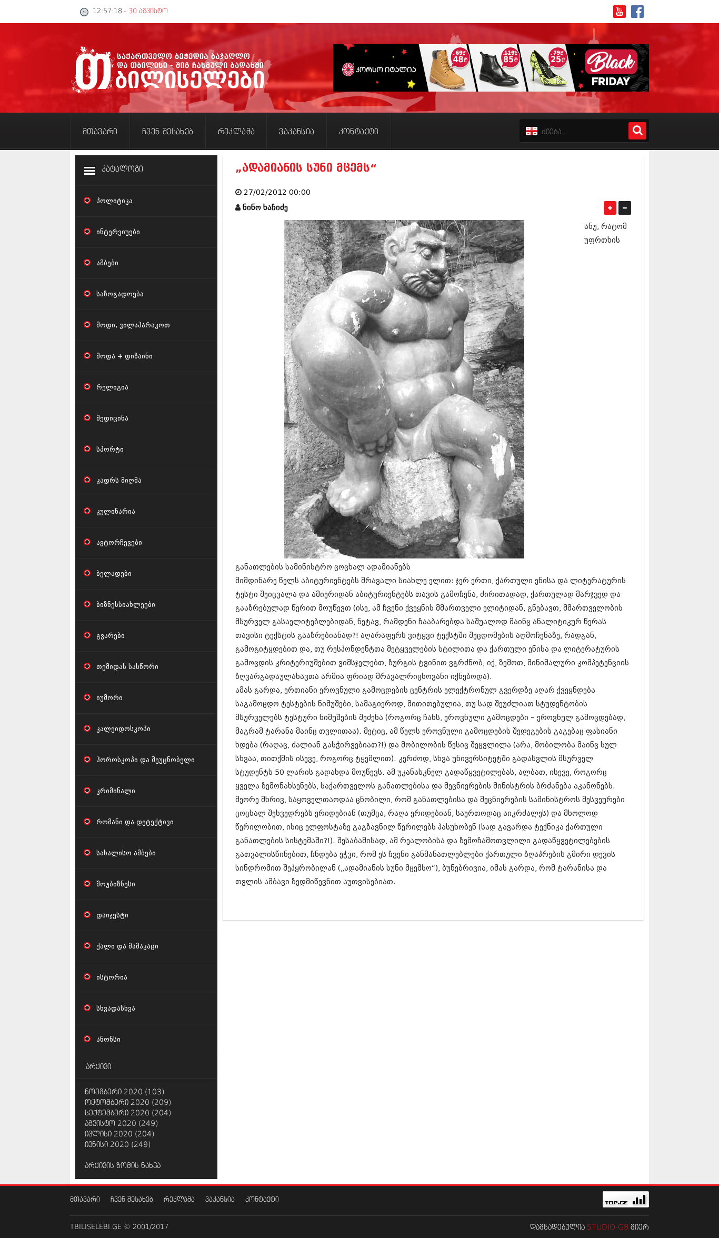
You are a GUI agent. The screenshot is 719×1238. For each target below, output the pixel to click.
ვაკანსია (220, 1199)
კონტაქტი (262, 1199)
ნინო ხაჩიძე (265, 207)
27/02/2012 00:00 (277, 192)
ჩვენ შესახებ (132, 1199)
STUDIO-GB (607, 1227)
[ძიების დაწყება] (637, 130)
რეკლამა (179, 1199)
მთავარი (85, 1199)
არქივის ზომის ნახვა (123, 1166)
